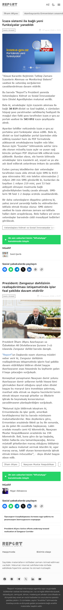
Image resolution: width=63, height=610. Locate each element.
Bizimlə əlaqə (44, 552)
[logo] (9, 5)
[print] (35, 269)
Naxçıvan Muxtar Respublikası (38, 464)
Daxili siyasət (9, 30)
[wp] (10, 269)
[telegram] (17, 269)
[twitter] (23, 269)
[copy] (41, 269)
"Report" (7, 354)
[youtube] (40, 579)
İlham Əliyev (11, 13)
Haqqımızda (8, 552)
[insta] (11, 579)
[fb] (4, 269)
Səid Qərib (15, 254)
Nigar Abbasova (18, 491)
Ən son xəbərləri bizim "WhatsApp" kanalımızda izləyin (27, 240)
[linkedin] (29, 269)
